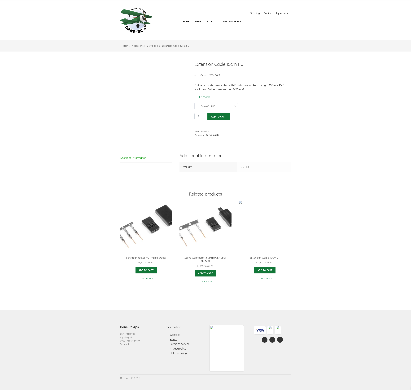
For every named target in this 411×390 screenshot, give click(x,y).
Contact (268, 13)
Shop (198, 21)
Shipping (255, 13)
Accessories (138, 45)
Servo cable (153, 45)
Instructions (232, 21)
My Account (282, 13)
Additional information (133, 157)
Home (186, 21)
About (173, 339)
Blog (210, 21)
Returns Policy (178, 353)
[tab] (146, 158)
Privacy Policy (178, 348)
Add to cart (218, 116)
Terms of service (179, 344)
